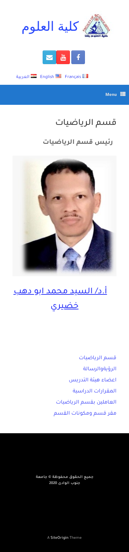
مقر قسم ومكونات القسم (85, 414)
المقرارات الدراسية (94, 392)
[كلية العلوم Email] (49, 57)
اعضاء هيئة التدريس (92, 381)
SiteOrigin (59, 538)
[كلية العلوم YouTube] (63, 57)
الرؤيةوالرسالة (99, 369)
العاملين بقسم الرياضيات (86, 403)
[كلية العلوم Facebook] (78, 57)
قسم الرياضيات (97, 358)
